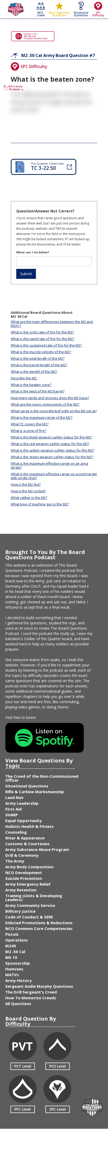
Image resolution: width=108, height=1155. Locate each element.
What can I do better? (32, 252)
